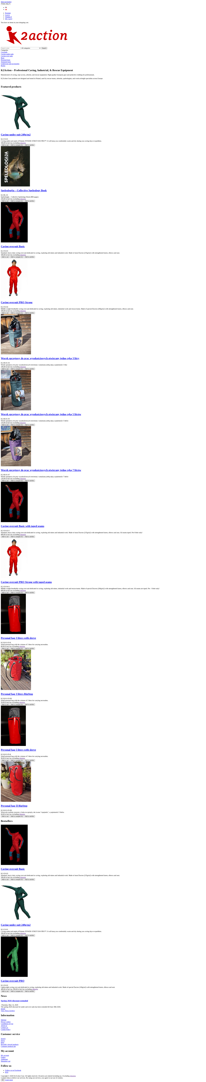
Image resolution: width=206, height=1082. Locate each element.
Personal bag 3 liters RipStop (17, 694)
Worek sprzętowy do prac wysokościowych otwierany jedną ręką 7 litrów (41, 470)
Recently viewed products (9, 1044)
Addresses (4, 1059)
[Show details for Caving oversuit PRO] (14, 976)
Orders (3, 1057)
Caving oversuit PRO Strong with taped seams (26, 582)
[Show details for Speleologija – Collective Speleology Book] (15, 186)
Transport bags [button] (6, 62)
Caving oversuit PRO (12, 980)
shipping (23, 143)
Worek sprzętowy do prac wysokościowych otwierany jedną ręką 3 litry (40, 358)
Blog (2, 1042)
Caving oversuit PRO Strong (16, 302)
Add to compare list (17, 145)
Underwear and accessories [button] (10, 64)
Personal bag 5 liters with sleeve (18, 749)
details (3, 1009)
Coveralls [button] (4, 52)
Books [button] (3, 66)
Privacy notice (6, 1022)
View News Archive (8, 1011)
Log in (7, 15)
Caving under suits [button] (7, 54)
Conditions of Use (7, 1024)
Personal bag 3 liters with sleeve (18, 638)
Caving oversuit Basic (13, 246)
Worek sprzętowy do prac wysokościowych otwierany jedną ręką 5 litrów (41, 414)
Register (8, 13)
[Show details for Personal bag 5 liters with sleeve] (13, 745)
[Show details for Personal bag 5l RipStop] (16, 801)
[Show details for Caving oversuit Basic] (14, 242)
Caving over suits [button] (7, 56)
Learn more (9, 1080)
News (3, 1041)
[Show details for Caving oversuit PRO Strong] (14, 298)
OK (3, 1080)
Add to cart (5, 145)
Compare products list (8, 1046)
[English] (6, 7)
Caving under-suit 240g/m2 (16, 134)
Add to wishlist (29, 145)
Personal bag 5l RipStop (14, 805)
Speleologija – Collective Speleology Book (24, 190)
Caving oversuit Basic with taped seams (22, 526)
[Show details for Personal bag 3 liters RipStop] (16, 689)
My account (5, 1055)
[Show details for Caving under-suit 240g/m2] (16, 130)
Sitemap (3, 1020)
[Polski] (6, 9)
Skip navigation (6, 2)
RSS (6, 1072)
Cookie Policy (6, 1029)
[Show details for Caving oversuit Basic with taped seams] (14, 521)
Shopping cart (5, 1061)
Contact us (4, 1028)
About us (4, 1026)
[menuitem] (103, 54)
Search (44, 48)
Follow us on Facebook (13, 1070)
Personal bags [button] (5, 60)
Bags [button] (2, 58)
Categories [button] (4, 50)
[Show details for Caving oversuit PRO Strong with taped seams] (14, 577)
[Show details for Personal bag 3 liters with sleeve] (13, 633)
